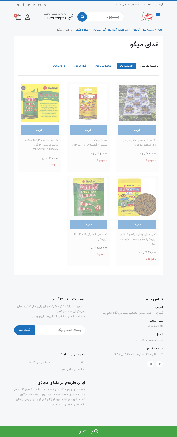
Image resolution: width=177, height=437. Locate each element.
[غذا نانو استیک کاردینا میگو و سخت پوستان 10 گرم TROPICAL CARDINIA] (40, 103)
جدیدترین (126, 66)
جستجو (86, 431)
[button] (27, 16)
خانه (82, 362)
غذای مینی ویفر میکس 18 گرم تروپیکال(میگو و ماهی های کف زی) (138, 239)
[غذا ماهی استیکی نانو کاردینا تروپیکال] (89, 197)
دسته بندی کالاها (39, 362)
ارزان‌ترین (59, 66)
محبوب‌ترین (103, 66)
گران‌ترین (80, 66)
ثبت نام (24, 330)
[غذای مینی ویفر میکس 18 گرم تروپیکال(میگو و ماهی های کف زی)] (137, 197)
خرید (137, 129)
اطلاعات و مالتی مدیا (73, 369)
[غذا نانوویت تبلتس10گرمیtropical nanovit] (89, 103)
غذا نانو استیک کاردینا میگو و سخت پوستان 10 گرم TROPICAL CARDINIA (42, 145)
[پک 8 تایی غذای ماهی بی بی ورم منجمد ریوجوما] (137, 103)
